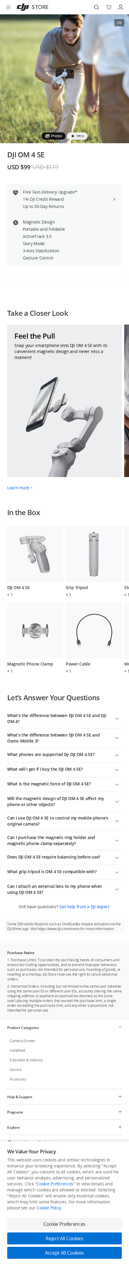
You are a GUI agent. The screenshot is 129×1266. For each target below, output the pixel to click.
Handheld (17, 1050)
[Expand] (117, 718)
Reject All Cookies (64, 1238)
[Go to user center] (121, 7)
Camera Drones (22, 1040)
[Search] (97, 7)
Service (15, 1069)
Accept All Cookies (64, 1253)
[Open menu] (8, 7)
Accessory (18, 1079)
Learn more (18, 488)
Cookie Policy (49, 1208)
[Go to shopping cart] (109, 7)
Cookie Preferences (55, 1184)
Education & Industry (26, 1060)
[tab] (53, 136)
